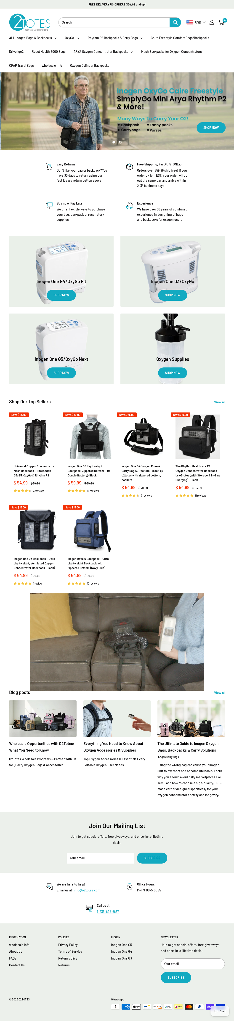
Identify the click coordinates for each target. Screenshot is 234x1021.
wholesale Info (52, 65)
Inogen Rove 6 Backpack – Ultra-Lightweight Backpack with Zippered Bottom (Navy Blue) (89, 563)
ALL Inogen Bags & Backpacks (30, 38)
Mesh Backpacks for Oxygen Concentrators (171, 51)
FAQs (12, 958)
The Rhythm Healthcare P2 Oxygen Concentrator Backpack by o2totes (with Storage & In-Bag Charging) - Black (198, 473)
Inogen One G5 (121, 945)
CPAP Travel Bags (21, 65)
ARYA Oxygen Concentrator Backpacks (101, 51)
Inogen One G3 (121, 958)
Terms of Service (70, 951)
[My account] (212, 22)
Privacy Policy (68, 945)
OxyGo (70, 38)
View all (220, 402)
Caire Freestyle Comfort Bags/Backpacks (180, 38)
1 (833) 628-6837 (108, 912)
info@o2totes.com (87, 890)
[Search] (175, 22)
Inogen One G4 (121, 951)
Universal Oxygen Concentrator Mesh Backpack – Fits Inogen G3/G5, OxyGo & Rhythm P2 (34, 470)
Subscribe (152, 858)
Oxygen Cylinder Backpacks (89, 65)
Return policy (67, 958)
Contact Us (17, 965)
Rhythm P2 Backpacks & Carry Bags (113, 38)
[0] (221, 22)
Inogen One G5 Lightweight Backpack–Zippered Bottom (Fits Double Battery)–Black (89, 470)
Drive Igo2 (16, 51)
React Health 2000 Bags (49, 51)
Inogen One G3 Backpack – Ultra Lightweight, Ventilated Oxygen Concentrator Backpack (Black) (34, 563)
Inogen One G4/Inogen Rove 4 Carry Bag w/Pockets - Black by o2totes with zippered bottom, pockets (142, 473)
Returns (64, 965)
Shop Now (40, 128)
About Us (15, 951)
